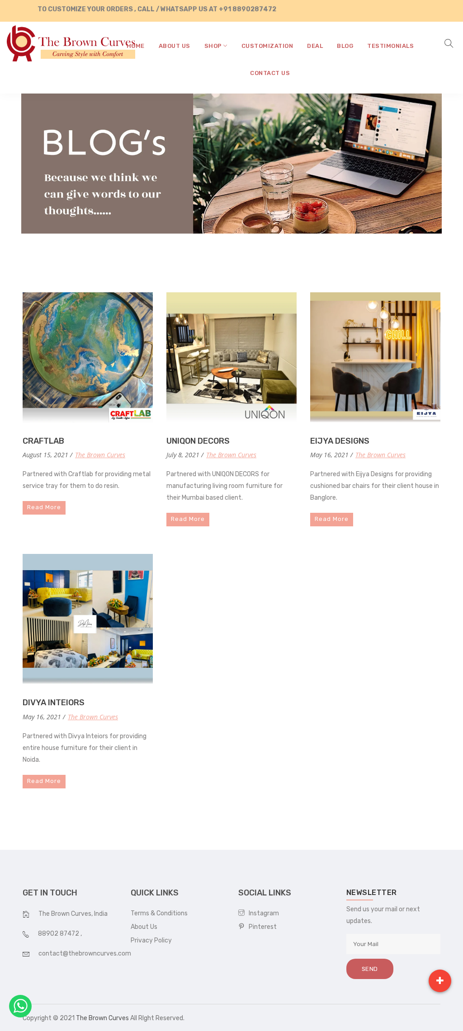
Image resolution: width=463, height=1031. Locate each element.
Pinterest (261, 927)
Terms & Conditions (159, 913)
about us (174, 45)
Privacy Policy (151, 940)
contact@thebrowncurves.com (84, 953)
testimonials (390, 45)
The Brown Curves (100, 454)
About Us (144, 927)
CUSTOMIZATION (267, 45)
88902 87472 (59, 933)
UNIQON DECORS (198, 441)
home (136, 45)
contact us (270, 73)
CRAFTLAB (43, 441)
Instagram (262, 913)
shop (214, 45)
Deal (315, 45)
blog (345, 45)
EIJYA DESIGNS (339, 441)
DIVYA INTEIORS (54, 703)
